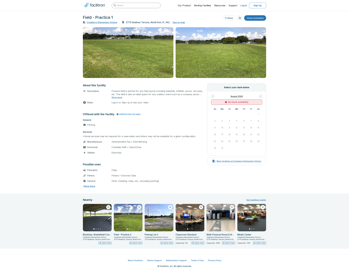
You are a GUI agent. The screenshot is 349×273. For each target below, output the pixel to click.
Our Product (184, 5)
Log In (243, 5)
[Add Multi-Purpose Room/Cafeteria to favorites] (232, 207)
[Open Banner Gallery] (128, 52)
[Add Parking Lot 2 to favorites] (170, 207)
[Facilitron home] (95, 8)
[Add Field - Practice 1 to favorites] (240, 18)
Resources (219, 5)
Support (233, 5)
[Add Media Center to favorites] (263, 207)
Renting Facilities (202, 5)
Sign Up (258, 5)
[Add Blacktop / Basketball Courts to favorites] (108, 207)
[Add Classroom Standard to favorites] (201, 207)
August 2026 (237, 96)
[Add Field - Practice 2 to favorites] (139, 207)
